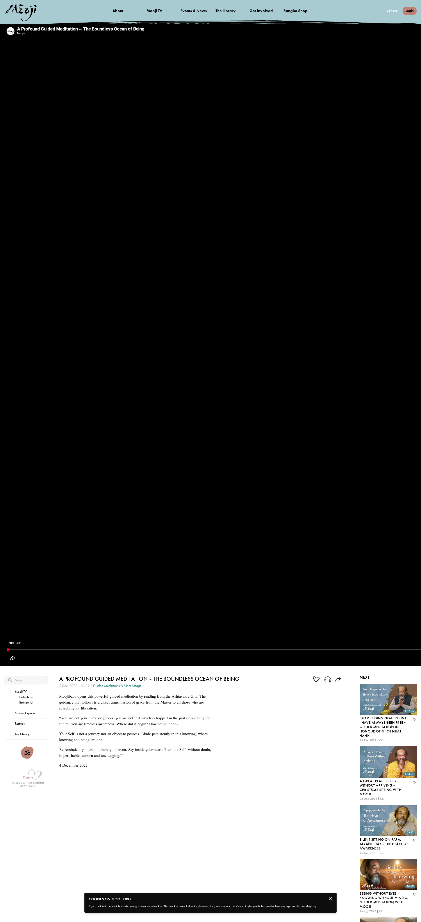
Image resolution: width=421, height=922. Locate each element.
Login (409, 11)
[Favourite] (414, 720)
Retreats (20, 723)
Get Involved (261, 10)
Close (330, 899)
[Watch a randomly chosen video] (27, 757)
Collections (26, 697)
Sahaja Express (25, 713)
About (117, 10)
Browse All (26, 702)
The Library (226, 10)
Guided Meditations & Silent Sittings (117, 685)
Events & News (193, 10)
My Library (22, 734)
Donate (391, 11)
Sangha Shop (295, 10)
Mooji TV (154, 10)
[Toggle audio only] (327, 680)
